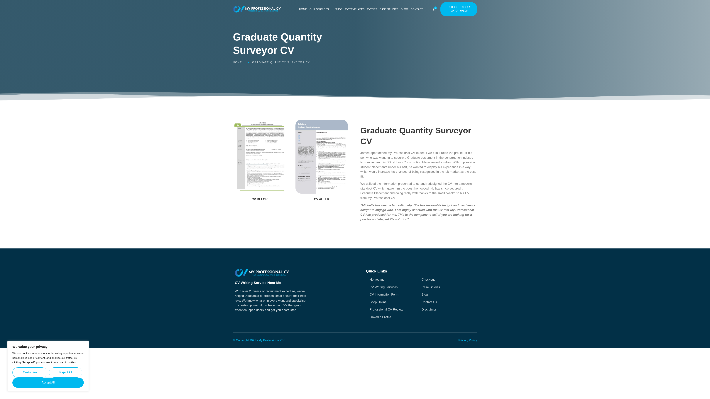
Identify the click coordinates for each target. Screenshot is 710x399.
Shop (338, 9)
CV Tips (372, 9)
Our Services (319, 9)
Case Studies (389, 9)
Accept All (48, 382)
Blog (404, 9)
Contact (417, 9)
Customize (30, 372)
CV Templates (354, 9)
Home (303, 9)
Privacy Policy (467, 340)
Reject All (65, 372)
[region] (48, 366)
